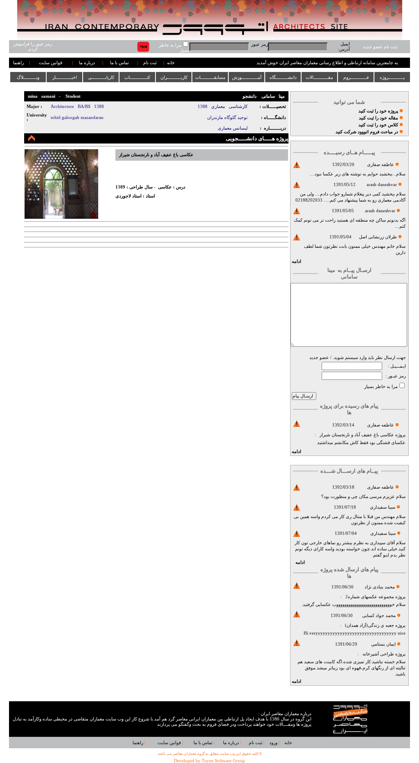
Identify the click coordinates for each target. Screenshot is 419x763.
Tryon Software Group (223, 761)
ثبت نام (150, 63)
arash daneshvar (382, 184)
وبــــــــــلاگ (28, 77)
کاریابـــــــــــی (101, 77)
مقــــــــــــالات (319, 77)
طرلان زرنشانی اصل (378, 237)
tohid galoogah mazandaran (77, 117)
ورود (273, 743)
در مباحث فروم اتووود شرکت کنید (367, 132)
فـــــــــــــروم (356, 77)
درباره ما (87, 63)
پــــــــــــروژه (392, 77)
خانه (171, 63)
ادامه (296, 261)
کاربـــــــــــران (173, 77)
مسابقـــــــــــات (210, 77)
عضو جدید (319, 357)
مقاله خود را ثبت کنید (378, 118)
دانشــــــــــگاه (283, 77)
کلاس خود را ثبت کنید (378, 125)
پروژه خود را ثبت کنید (378, 111)
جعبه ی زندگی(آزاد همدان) (369, 625)
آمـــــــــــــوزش (246, 77)
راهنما (18, 63)
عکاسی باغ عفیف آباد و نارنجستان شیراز (357, 435)
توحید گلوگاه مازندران (227, 117)
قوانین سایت (50, 63)
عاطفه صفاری (380, 164)
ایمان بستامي (383, 644)
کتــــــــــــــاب (137, 77)
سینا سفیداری (382, 507)
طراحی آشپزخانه (378, 654)
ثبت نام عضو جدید (380, 47)
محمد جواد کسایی (379, 615)
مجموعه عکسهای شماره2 (369, 597)
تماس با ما (119, 63)
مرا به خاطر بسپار (381, 386)
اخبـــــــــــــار (64, 77)
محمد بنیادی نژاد (380, 587)
